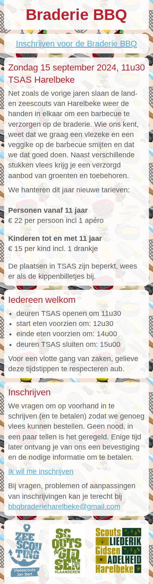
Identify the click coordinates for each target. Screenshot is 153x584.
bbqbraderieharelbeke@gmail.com (64, 506)
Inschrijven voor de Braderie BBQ (76, 43)
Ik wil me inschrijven (40, 471)
